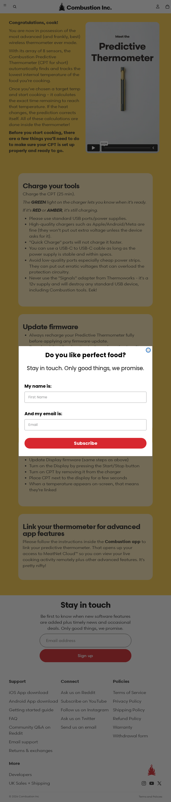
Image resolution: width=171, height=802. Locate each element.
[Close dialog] (148, 350)
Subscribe (85, 443)
